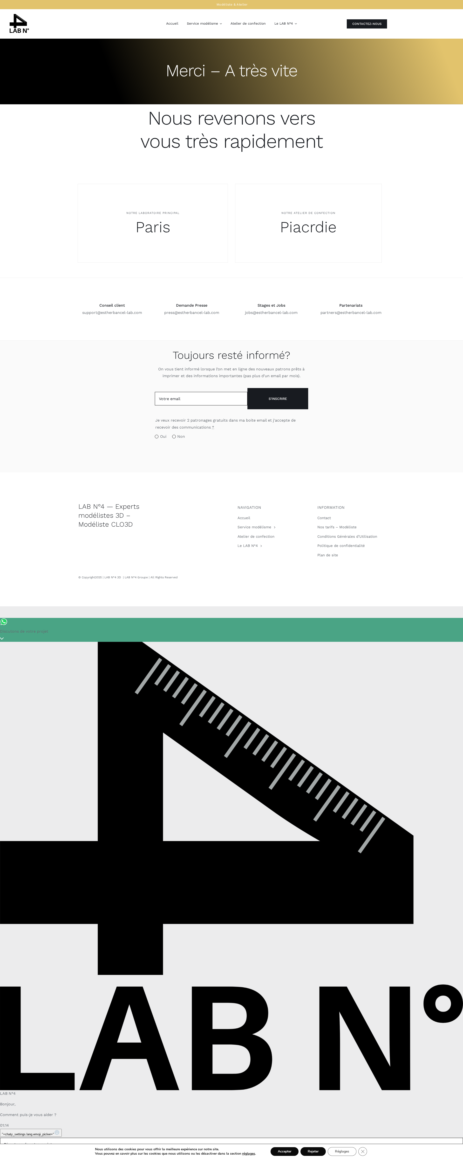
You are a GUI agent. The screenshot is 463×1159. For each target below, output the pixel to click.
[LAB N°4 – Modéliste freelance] (19, 16)
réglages (248, 1154)
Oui (163, 436)
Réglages (342, 1151)
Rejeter (313, 1151)
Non (181, 436)
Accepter (284, 1151)
